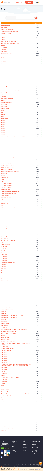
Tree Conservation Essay (5, 108)
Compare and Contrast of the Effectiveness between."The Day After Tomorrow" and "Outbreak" (15, 344)
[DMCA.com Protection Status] (5, 448)
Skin (2, 286)
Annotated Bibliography (36, 441)
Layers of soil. (3, 248)
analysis (24, 441)
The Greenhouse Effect (5, 301)
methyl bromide (4, 254)
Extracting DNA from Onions (6, 197)
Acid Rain (3, 45)
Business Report (35, 447)
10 (26, 435)
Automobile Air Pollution (5, 339)
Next (28, 435)
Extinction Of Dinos (4, 84)
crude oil (2, 181)
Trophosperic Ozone (4, 325)
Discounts (13, 447)
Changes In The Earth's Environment (7, 165)
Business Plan (25, 447)
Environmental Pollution (5, 195)
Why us (13, 449)
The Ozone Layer (4, 311)
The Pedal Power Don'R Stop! (6, 391)
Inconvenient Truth (4, 373)
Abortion (2, 63)
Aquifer (2, 142)
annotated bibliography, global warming (8, 341)
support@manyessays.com (5, 441)
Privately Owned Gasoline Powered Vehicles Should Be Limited (12, 284)
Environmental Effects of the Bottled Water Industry (10, 191)
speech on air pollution (5, 389)
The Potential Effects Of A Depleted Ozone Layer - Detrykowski (12, 315)
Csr (2, 35)
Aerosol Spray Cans (4, 118)
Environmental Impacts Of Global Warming (8, 193)
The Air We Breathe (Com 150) (6, 102)
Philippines (3, 383)
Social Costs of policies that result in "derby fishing (10, 43)
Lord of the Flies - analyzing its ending (8, 29)
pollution (2, 385)
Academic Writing (15, 451)
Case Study (24, 450)
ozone (2, 276)
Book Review (34, 445)
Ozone (2, 272)
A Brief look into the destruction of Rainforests (9, 331)
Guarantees (13, 450)
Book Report (25, 445)
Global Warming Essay (5, 205)
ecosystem (3, 201)
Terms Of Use (29, 464)
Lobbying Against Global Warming (7, 98)
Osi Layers (3, 422)
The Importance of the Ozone (6, 307)
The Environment (4, 104)
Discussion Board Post (36, 451)
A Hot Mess (3, 114)
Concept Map (34, 450)
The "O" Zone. (3, 319)
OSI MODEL (3, 409)
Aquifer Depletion (4, 138)
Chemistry (3, 175)
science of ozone (4, 290)
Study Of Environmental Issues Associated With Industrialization (12, 288)
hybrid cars (3, 371)
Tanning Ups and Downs (5, 426)
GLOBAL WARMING (4, 203)
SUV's (2, 387)
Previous (18, 435)
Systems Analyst (4, 424)
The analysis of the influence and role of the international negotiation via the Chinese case (16, 393)
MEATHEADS (3, 61)
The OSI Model (3, 430)
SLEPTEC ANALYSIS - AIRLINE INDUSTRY (8, 41)
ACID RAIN (3, 116)
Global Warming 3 (4, 86)
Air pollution (3, 71)
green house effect (4, 238)
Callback (19, 2)
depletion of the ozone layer (6, 187)
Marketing (3, 375)
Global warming (4, 228)
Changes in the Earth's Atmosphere (7, 167)
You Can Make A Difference (6, 33)
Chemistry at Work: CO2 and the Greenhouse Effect (10, 171)
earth (2, 199)
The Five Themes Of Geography (6, 53)
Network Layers (4, 405)
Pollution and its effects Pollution (7, 280)
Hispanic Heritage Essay (5, 59)
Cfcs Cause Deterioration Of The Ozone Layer (9, 163)
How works (14, 443)
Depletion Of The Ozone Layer (6, 183)
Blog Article (34, 444)
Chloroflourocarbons (4, 177)
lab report (3, 250)
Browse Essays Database (14, 442)
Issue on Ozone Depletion (5, 244)
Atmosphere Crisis (4, 73)
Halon (2, 94)
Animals (2, 57)
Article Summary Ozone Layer (6, 144)
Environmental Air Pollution (5, 189)
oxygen (2, 274)
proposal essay (4, 55)
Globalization (3, 37)
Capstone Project (25, 448)
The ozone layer (4, 321)
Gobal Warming (4, 362)
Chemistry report (4, 173)
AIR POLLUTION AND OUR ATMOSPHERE (8, 333)
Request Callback (4, 444)
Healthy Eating (3, 96)
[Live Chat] (40, 463)
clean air (2, 179)
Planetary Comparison (5, 278)
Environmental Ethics (4, 346)
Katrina (2, 110)
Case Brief (34, 448)
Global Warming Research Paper (6, 350)
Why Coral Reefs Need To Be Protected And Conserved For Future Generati (14, 329)
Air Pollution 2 (3, 67)
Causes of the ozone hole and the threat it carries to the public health (13, 161)
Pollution (2, 282)
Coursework (25, 451)
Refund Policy (40, 465)
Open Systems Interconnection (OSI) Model (8, 420)
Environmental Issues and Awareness (7, 348)
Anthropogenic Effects (5, 337)
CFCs (2, 159)
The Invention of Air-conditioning (7, 428)
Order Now (29, 2)
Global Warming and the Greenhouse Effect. (8, 207)
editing (33, 453)
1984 (2, 112)
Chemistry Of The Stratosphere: (6, 169)
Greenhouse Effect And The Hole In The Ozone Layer (10, 90)
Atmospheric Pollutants (5, 146)
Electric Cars (3, 49)
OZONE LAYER (3, 100)
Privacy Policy (24, 464)
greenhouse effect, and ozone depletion (8, 240)
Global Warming (4, 51)
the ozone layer (4, 327)
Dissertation (25, 453)
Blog (12, 453)
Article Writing (25, 444)
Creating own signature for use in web (8, 397)
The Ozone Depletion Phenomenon (7, 309)
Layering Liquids (4, 246)
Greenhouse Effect (4, 234)
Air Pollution (3, 69)
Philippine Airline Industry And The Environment (9, 31)
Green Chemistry (4, 230)
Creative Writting (4, 47)
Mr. (1, 252)
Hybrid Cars (3, 401)
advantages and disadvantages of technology (9, 395)
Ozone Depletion (4, 256)
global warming (4, 27)
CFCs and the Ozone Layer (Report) (7, 157)
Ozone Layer (3, 264)
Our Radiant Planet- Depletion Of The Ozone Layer (10, 377)
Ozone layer (3, 270)
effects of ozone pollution (5, 25)
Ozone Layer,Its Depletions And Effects (8, 262)
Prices (13, 446)
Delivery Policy (35, 464)
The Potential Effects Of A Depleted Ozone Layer (9, 317)
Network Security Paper (5, 407)
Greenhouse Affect (4, 232)
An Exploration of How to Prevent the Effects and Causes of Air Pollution (13, 136)
